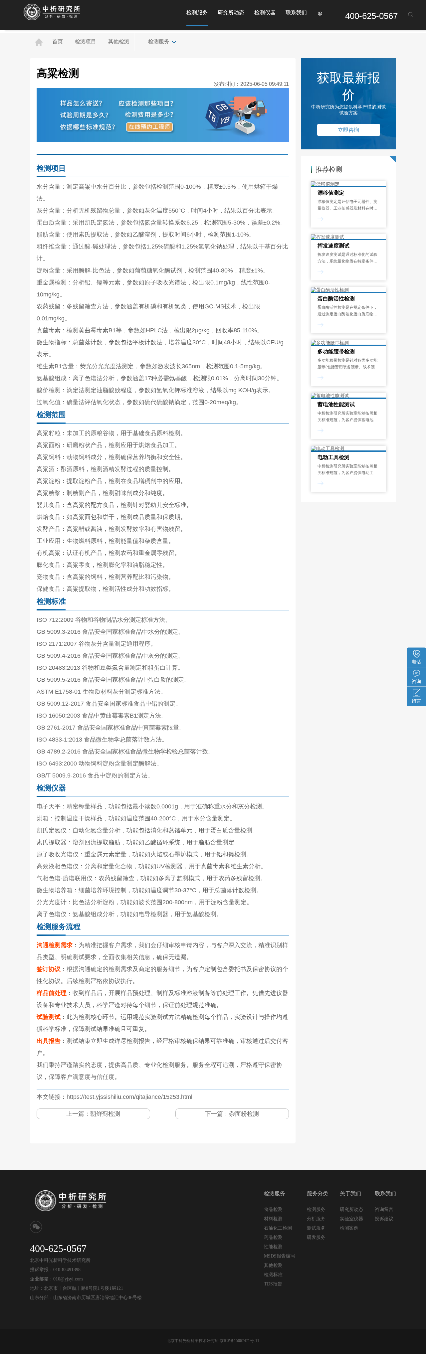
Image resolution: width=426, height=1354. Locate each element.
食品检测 (273, 1209)
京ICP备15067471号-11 (239, 1340)
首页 (57, 41)
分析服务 (316, 1218)
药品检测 (273, 1237)
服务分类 (317, 1193)
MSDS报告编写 (279, 1256)
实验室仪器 (351, 1218)
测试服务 (316, 1228)
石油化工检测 (278, 1228)
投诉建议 (384, 1218)
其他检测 (118, 41)
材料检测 (273, 1218)
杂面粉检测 (244, 1113)
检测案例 (349, 1228)
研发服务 (316, 1237)
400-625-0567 (371, 16)
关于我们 (350, 1193)
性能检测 (273, 1246)
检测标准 (273, 1274)
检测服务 (197, 12)
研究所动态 (231, 12)
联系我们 (296, 12)
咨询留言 (384, 1209)
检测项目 (85, 41)
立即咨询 (348, 130)
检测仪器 (265, 12)
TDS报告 (273, 1283)
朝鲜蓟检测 (105, 1113)
